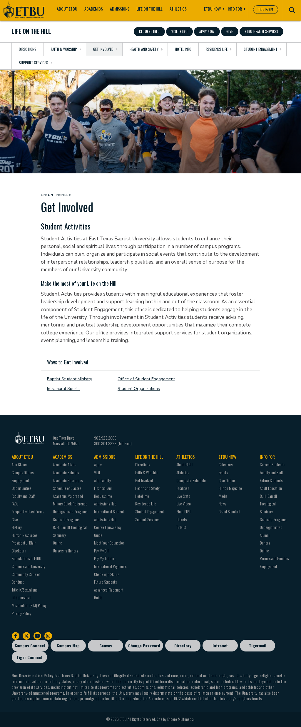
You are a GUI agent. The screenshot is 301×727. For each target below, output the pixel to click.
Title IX (181, 527)
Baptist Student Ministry (69, 379)
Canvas (105, 645)
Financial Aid (103, 488)
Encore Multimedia (180, 719)
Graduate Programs (66, 519)
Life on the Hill (149, 9)
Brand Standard (229, 512)
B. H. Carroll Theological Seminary (268, 504)
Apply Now (207, 31)
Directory (182, 645)
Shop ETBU (183, 512)
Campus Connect (30, 645)
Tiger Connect (29, 657)
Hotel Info (183, 49)
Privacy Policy (21, 613)
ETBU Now (212, 9)
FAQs (15, 504)
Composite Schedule (191, 480)
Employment (268, 566)
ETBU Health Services (261, 31)
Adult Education (271, 488)
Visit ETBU (179, 31)
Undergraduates (271, 527)
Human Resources (24, 535)
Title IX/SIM (265, 9)
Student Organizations (139, 388)
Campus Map (68, 645)
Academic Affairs (64, 465)
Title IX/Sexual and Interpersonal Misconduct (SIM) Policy (29, 597)
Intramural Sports (63, 388)
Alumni (265, 535)
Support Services (33, 63)
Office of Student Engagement (146, 379)
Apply (98, 465)
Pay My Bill (101, 551)
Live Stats (183, 496)
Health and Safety (144, 49)
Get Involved (103, 49)
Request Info (149, 31)
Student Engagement (260, 49)
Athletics (178, 9)
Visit (97, 472)
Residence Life (217, 49)
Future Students (105, 582)
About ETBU (67, 9)
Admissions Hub (105, 504)
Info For (235, 9)
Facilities (182, 488)
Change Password (144, 645)
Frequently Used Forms (28, 512)
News (222, 504)
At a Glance (20, 465)
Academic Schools (66, 472)
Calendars (226, 465)
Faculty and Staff (23, 496)
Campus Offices (23, 472)
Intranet (220, 645)
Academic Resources (68, 480)
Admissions (119, 9)
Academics (93, 9)
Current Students (272, 465)
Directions (27, 49)
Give (229, 31)
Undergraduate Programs (70, 512)
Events (223, 472)
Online (57, 543)
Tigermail (257, 645)
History (17, 527)
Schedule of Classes (67, 488)
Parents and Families (274, 558)
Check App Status (106, 574)
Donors (265, 543)
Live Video (183, 504)
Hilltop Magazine (230, 488)
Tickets (181, 519)
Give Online (227, 480)
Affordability (102, 480)
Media (223, 496)
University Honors (65, 551)
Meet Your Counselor (109, 543)
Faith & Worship (64, 49)
